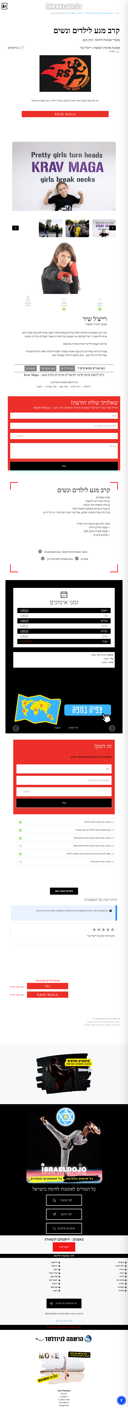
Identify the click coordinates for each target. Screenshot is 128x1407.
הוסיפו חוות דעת (64, 891)
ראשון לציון (53, 1280)
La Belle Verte (64, 1399)
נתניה (122, 1273)
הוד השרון (73, 727)
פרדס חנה (120, 1280)
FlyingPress (64, 1402)
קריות (122, 1269)
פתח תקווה (53, 1273)
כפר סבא (54, 1287)
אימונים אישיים (66, 1228)
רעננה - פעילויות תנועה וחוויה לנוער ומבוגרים (103, 1022)
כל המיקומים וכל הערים (66, 1303)
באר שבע (53, 1276)
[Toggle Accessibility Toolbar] (121, 1400)
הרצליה (121, 1262)
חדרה (122, 1276)
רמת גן (121, 1283)
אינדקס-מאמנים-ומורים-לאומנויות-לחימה (99, 13)
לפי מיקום (66, 1214)
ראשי (118, 13)
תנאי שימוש (67, 1321)
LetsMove (64, 1396)
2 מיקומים (14, 47)
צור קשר (59, 1321)
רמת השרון (120, 1266)
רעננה (57, 727)
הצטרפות (64, 1247)
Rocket (64, 1393)
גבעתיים (121, 1287)
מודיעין (121, 1290)
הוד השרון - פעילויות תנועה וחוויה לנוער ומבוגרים (102, 1025)
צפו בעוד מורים (16, 987)
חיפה (55, 1269)
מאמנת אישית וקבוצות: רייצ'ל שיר (100, 47)
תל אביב (54, 1262)
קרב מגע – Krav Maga (75, 13)
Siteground (64, 1405)
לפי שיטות (66, 1200)
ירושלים (54, 1266)
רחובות (54, 1283)
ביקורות (112, 51)
